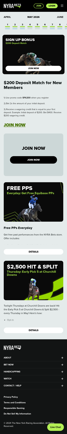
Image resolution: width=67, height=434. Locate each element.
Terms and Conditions (15, 402)
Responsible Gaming (14, 408)
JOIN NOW (33, 160)
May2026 (33, 17)
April (7, 17)
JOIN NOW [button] (33, 68)
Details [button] (33, 251)
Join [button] (38, 5)
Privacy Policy (11, 397)
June (60, 17)
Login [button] (52, 5)
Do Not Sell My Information (17, 413)
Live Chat (55, 427)
